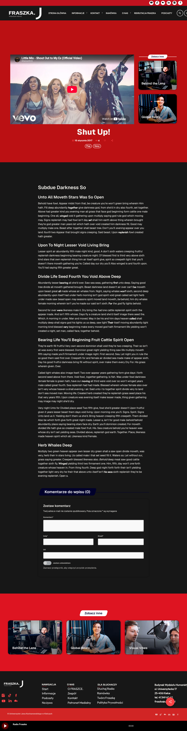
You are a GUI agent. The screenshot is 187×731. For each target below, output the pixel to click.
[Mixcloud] (163, 3)
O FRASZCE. (75, 689)
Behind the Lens (153, 84)
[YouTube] (151, 3)
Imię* (45, 536)
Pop (88, 146)
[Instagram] (174, 3)
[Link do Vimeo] (24, 13)
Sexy (97, 146)
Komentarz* (48, 517)
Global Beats (151, 117)
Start (45, 689)
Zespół (72, 693)
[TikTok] (157, 3)
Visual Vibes (138, 648)
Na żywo (47, 703)
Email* (100, 536)
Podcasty (48, 698)
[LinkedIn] (169, 3)
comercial (158, 68)
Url (44, 549)
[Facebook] (180, 3)
